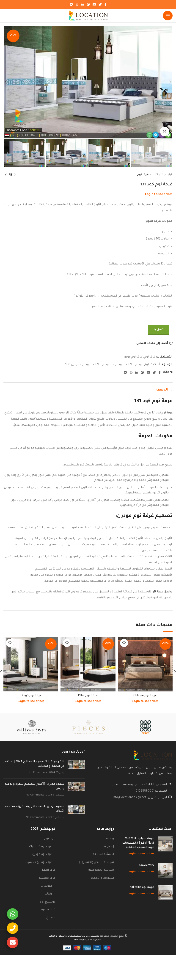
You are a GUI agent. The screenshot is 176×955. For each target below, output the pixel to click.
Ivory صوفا (146, 865)
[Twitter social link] (100, 4)
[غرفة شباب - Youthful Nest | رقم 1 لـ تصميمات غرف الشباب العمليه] (165, 846)
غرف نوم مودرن (132, 357)
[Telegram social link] (71, 4)
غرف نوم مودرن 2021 (77, 364)
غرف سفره (48, 909)
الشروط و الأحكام (102, 878)
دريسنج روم (47, 902)
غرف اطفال (48, 870)
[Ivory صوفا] (165, 870)
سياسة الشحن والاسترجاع (96, 862)
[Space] (145, 727)
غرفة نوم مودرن (136, 516)
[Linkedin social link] (82, 4)
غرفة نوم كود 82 (31, 695)
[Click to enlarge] (164, 131)
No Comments (38, 772)
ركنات (48, 894)
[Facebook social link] (105, 4)
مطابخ (50, 917)
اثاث (155, 174)
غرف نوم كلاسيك (40, 846)
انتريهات (46, 886)
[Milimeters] (31, 727)
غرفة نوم (167, 413)
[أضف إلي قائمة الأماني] (124, 643)
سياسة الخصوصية (101, 870)
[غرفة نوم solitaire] (165, 892)
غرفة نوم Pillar (88, 695)
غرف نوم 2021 (101, 364)
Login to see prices (159, 194)
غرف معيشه (47, 878)
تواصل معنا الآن (162, 592)
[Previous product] (15, 175)
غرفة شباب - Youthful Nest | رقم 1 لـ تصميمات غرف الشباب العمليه (138, 843)
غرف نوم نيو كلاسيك (38, 862)
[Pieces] (88, 727)
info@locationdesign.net (129, 797)
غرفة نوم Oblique (145, 695)
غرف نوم (143, 174)
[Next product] (5, 175)
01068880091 (145, 791)
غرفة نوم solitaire (142, 887)
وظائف (109, 838)
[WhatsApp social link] (77, 4)
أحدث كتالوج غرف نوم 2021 (143, 364)
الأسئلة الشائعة (103, 854)
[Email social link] (94, 4)
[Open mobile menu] (168, 15)
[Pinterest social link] (88, 4)
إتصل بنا (159, 329)
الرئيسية (167, 174)
